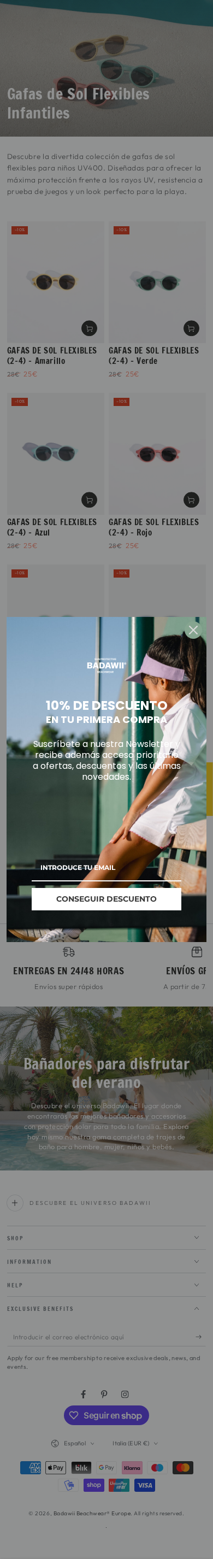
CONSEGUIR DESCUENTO (106, 899)
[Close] (193, 630)
